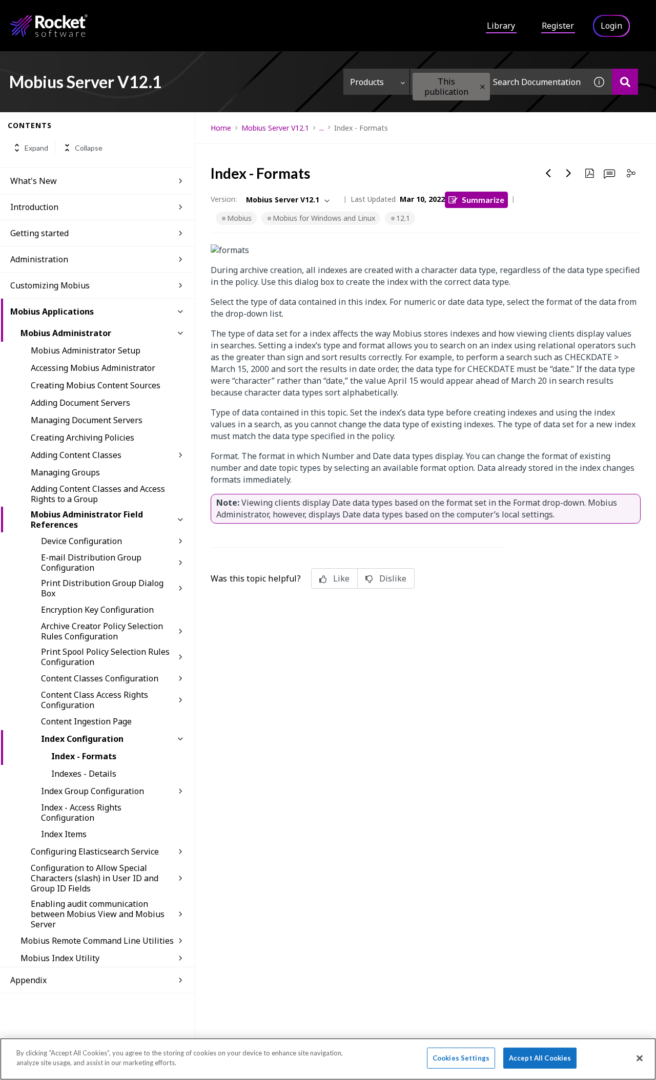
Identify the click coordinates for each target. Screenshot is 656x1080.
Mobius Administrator (65, 333)
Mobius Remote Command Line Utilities (97, 940)
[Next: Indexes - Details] (569, 173)
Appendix (28, 980)
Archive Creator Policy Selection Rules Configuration (102, 631)
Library (501, 25)
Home (221, 127)
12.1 (403, 218)
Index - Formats (83, 756)
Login (611, 25)
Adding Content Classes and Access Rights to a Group (98, 494)
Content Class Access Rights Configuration (94, 700)
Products (367, 82)
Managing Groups (65, 472)
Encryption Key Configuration (97, 609)
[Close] (639, 1058)
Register (558, 25)
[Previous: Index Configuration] (548, 173)
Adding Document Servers (80, 402)
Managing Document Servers (86, 420)
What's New (33, 180)
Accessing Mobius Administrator (93, 367)
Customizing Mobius (50, 285)
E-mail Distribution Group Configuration (91, 562)
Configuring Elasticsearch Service (95, 851)
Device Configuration (81, 541)
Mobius (239, 218)
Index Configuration (82, 738)
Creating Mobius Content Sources (95, 385)
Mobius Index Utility (59, 958)
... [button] (321, 127)
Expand (36, 147)
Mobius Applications (52, 311)
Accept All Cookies (540, 1058)
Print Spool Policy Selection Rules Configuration (105, 657)
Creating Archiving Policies (82, 437)
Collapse (88, 147)
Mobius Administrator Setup (85, 350)
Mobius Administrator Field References (87, 519)
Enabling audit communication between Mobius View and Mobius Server (98, 914)
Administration (39, 259)
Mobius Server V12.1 (275, 127)
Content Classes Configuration (99, 678)
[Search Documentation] (625, 82)
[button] (482, 87)
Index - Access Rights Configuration (81, 812)
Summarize (483, 199)
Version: (224, 199)
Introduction (34, 207)
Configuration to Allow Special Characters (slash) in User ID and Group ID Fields (94, 878)
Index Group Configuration (92, 791)
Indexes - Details (83, 773)
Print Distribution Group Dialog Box (102, 588)
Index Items (64, 834)
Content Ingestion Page (86, 721)
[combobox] (498, 82)
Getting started (39, 233)
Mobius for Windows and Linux (324, 218)
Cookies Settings (461, 1058)
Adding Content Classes (76, 455)
